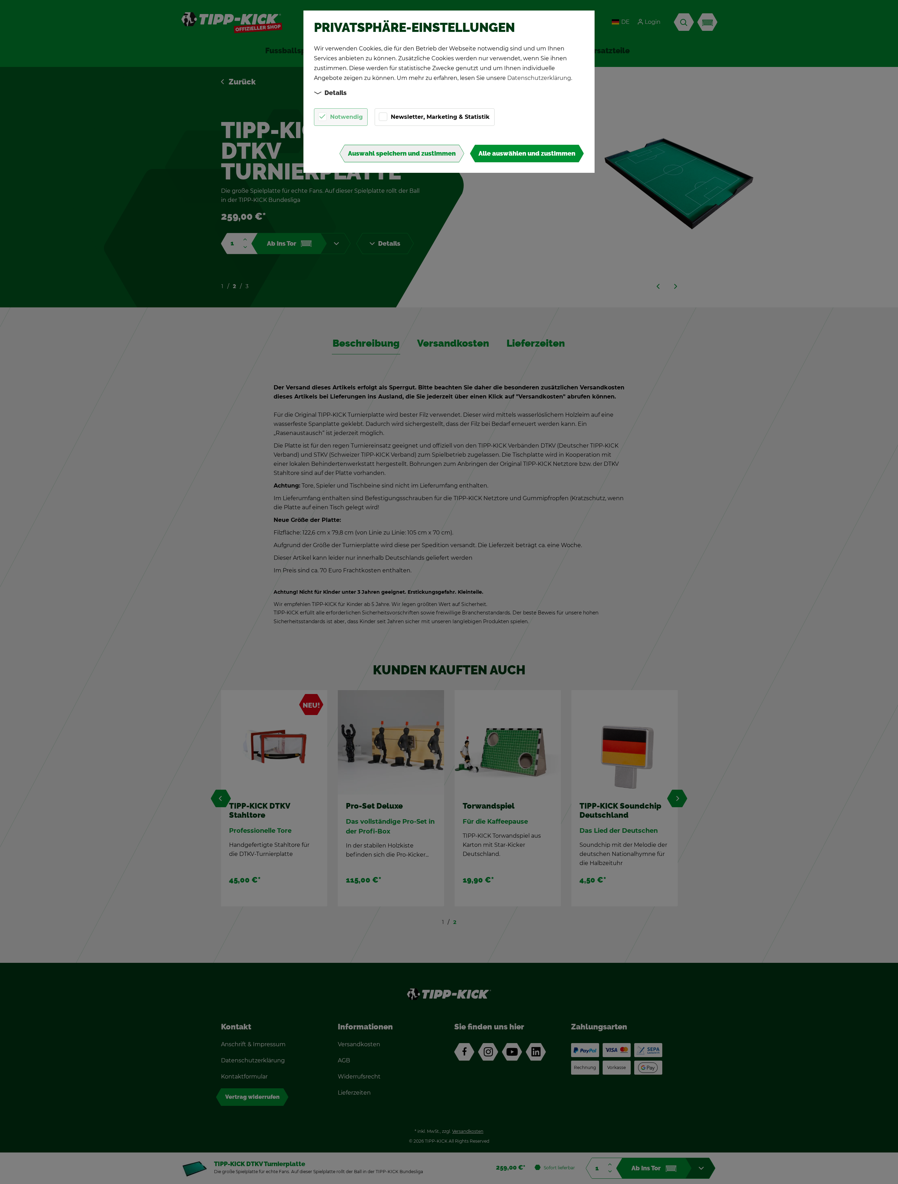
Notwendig (346, 117)
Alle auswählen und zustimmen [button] (526, 153)
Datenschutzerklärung (539, 78)
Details (335, 93)
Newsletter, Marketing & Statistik (440, 117)
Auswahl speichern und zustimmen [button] (402, 153)
